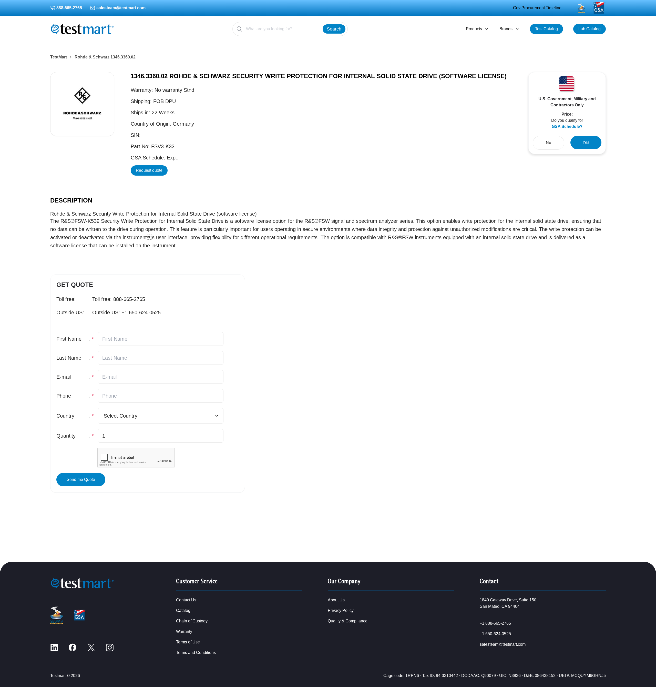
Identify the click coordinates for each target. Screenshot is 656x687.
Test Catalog (546, 29)
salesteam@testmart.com (121, 8)
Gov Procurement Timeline (537, 8)
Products (474, 29)
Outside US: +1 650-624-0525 (126, 312)
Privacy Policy (341, 610)
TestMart (58, 57)
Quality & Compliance (347, 621)
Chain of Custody (192, 621)
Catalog (183, 610)
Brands (505, 29)
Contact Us (186, 600)
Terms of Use (188, 642)
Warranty (184, 631)
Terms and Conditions (196, 652)
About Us (336, 600)
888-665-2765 (69, 8)
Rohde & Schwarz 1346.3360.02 (105, 57)
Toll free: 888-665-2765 (118, 299)
